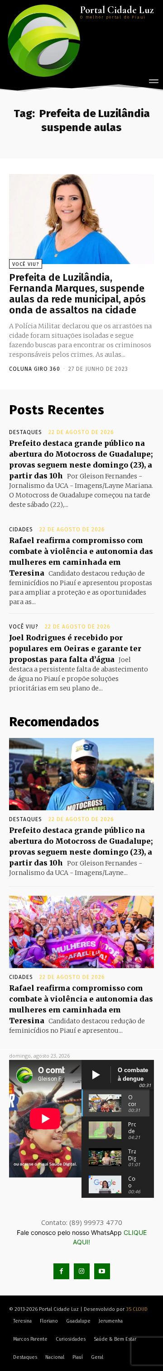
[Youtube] (102, 1271)
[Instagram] (82, 1271)
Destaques (25, 432)
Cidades (21, 529)
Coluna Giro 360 (34, 369)
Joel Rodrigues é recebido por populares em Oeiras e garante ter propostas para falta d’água (75, 648)
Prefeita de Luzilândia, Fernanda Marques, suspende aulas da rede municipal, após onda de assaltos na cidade (77, 294)
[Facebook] (61, 1271)
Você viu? (25, 264)
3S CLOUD (137, 1309)
